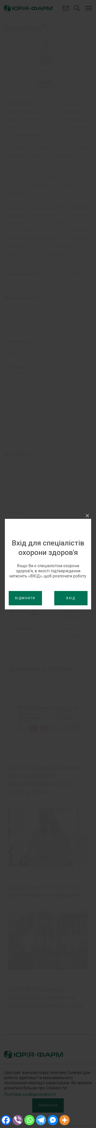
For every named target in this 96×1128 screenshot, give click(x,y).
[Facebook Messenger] (53, 1120)
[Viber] (18, 1120)
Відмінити (25, 598)
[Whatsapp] (29, 1120)
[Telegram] (41, 1120)
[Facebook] (6, 1120)
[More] (64, 1120)
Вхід (70, 598)
